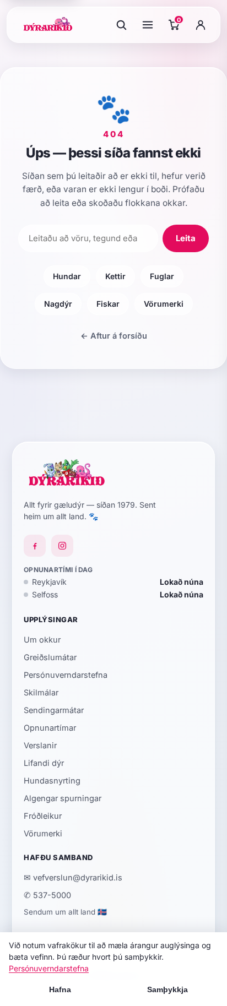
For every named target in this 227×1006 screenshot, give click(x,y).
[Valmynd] (148, 25)
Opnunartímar (50, 727)
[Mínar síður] (200, 25)
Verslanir (40, 745)
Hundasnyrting (52, 780)
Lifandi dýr (44, 763)
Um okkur (42, 639)
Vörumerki (163, 303)
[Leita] (121, 25)
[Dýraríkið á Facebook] (35, 546)
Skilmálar (41, 692)
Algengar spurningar (62, 798)
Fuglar (162, 276)
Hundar (67, 276)
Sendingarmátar (54, 710)
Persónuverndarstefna (65, 674)
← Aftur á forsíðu (113, 335)
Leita (186, 238)
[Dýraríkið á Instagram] (62, 546)
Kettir (115, 276)
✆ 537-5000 (47, 895)
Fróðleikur (43, 815)
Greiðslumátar (50, 657)
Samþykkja (167, 989)
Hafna (60, 989)
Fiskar (108, 303)
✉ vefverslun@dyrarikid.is (73, 877)
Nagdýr (58, 303)
